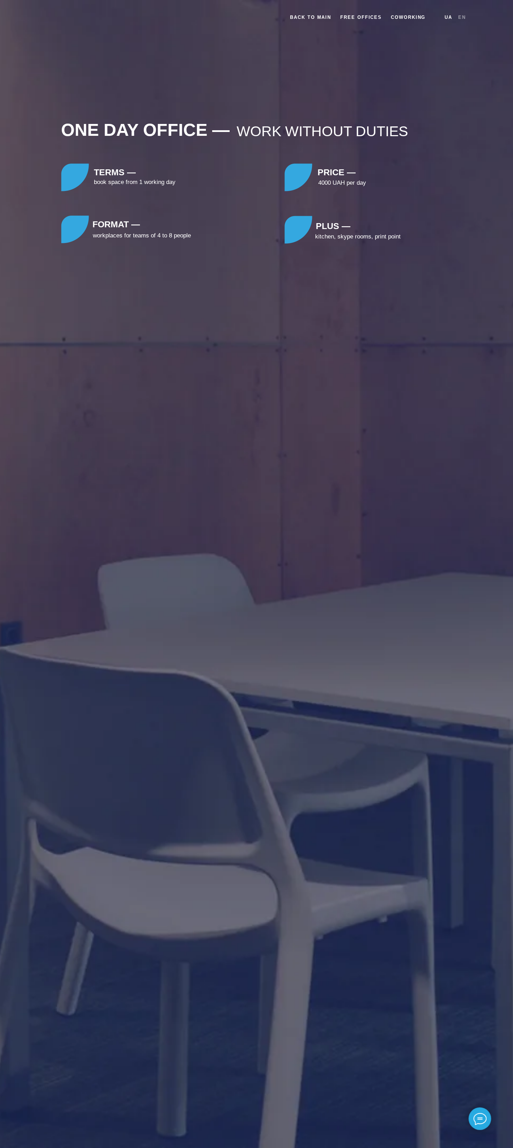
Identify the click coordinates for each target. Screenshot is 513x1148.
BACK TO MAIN (310, 17)
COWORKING (408, 17)
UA (448, 17)
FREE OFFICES (361, 17)
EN (462, 17)
